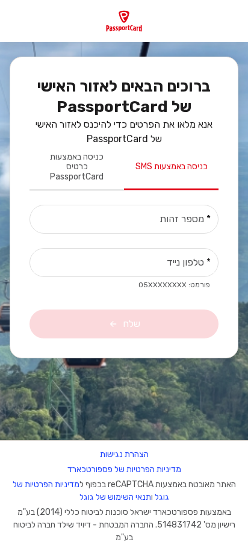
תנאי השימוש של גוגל (115, 497)
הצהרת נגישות (124, 454)
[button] (124, 21)
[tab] (171, 168)
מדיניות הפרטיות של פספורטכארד (124, 469)
